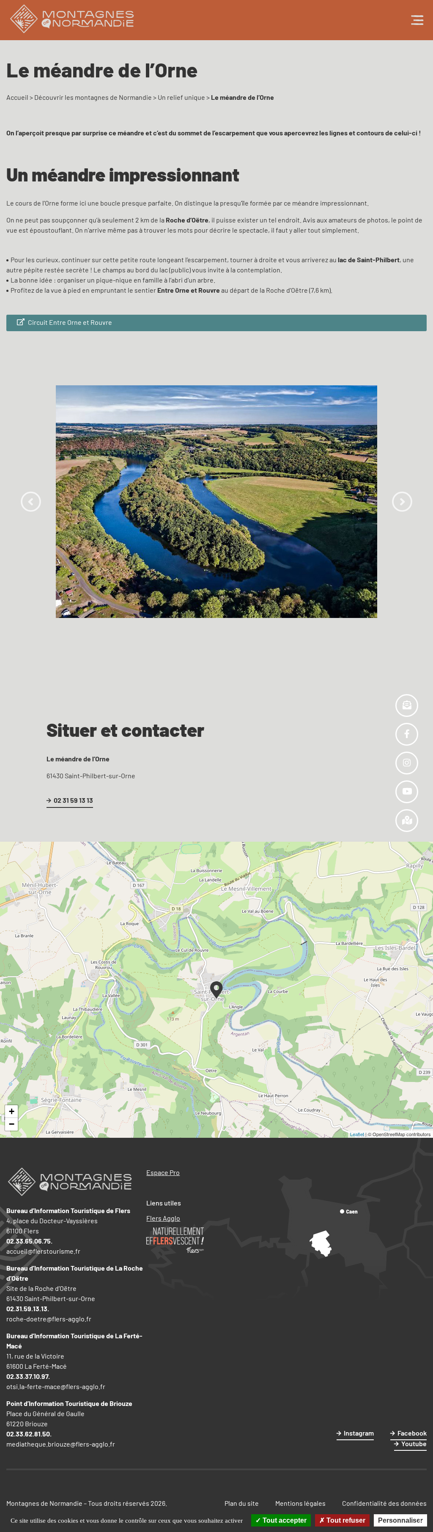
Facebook (412, 1433)
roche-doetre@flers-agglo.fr (48, 1319)
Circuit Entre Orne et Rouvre (69, 322)
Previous (31, 501)
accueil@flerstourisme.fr (43, 1251)
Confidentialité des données (384, 1503)
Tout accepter (284, 1520)
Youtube (414, 1443)
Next (402, 501)
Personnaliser (400, 1520)
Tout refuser (345, 1520)
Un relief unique (181, 97)
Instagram (359, 1433)
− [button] (11, 1124)
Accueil (17, 97)
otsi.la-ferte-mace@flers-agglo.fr (55, 1386)
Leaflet (357, 1134)
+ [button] (11, 1111)
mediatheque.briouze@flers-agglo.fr (60, 1444)
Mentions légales (300, 1503)
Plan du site (242, 1503)
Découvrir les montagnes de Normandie (93, 97)
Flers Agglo (163, 1218)
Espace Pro (163, 1172)
